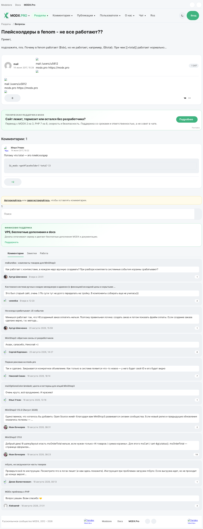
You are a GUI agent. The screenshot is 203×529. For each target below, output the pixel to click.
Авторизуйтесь (13, 200)
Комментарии (61, 15)
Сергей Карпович (18, 352)
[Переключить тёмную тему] (182, 15)
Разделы (40, 15)
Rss (153, 15)
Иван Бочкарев (17, 427)
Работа (44, 253)
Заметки (32, 253)
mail (15, 64)
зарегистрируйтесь (38, 200)
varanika (13, 300)
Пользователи (109, 15)
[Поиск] (198, 214)
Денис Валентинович (20, 481)
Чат (141, 15)
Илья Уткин (17, 147)
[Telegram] (192, 5)
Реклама (196, 128)
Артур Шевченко (18, 277)
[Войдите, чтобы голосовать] (8, 98)
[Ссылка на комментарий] (188, 182)
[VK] (199, 5)
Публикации (85, 15)
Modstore (6, 4)
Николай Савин (17, 376)
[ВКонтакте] (185, 98)
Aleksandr (14, 505)
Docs (18, 4)
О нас (128, 15)
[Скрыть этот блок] (198, 113)
